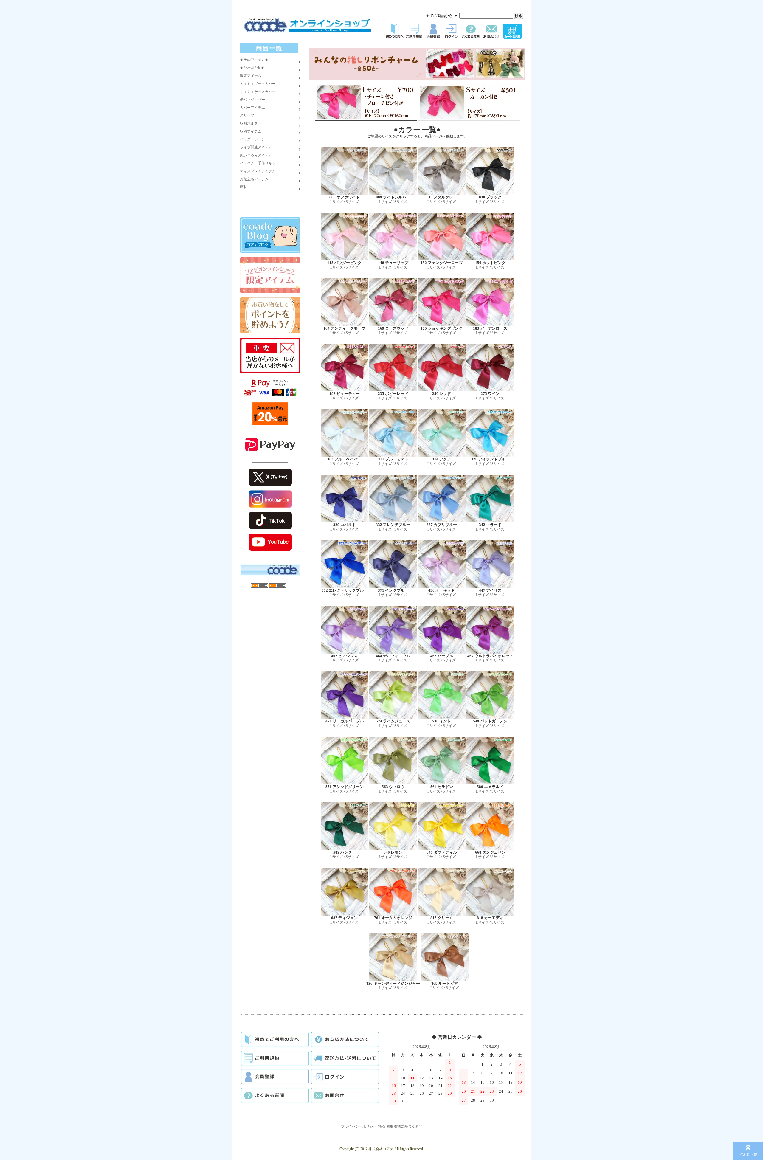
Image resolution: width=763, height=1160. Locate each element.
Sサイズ (352, 202)
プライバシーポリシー (359, 1126)
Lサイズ (336, 202)
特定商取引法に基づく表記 (400, 1126)
